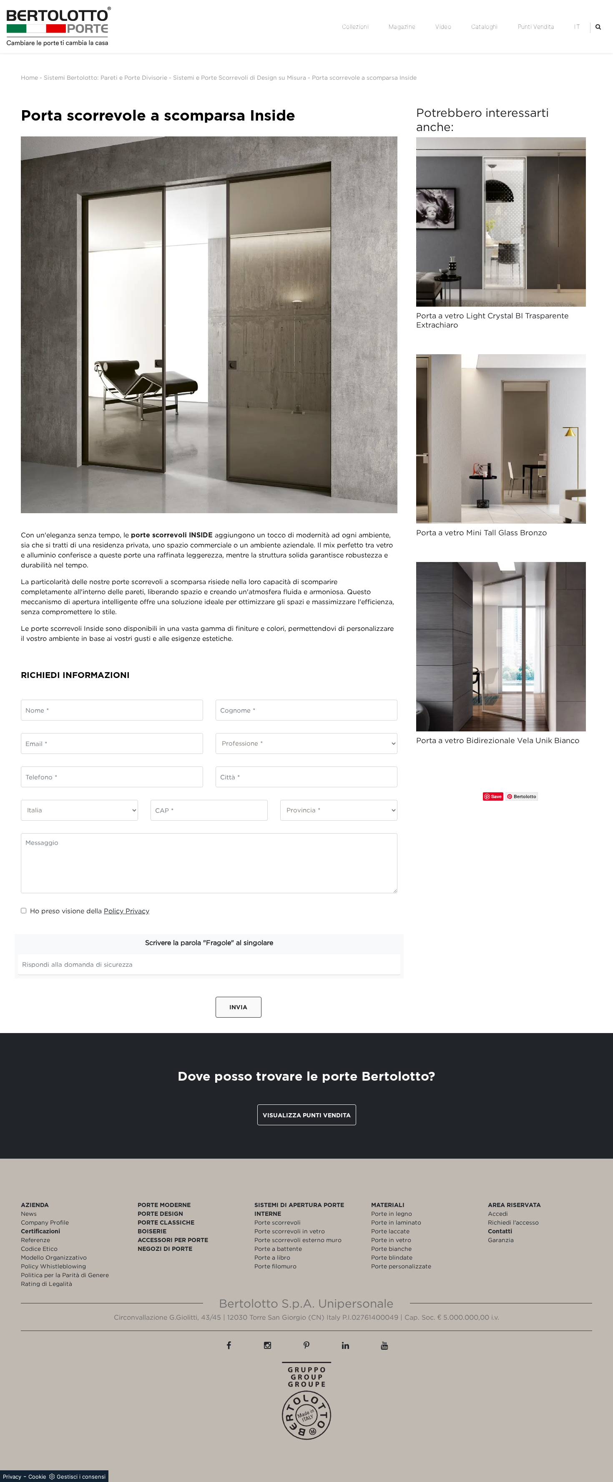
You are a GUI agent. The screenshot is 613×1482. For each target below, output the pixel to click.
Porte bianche (391, 1248)
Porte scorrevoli (277, 1222)
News (29, 1213)
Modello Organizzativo (54, 1257)
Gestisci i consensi (81, 1476)
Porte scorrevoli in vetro (289, 1231)
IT (577, 26)
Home (29, 77)
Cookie (37, 1476)
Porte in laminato (396, 1222)
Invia (238, 1007)
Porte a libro (272, 1257)
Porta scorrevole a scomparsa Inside (364, 77)
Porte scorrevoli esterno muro (298, 1240)
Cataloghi (484, 26)
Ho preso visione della (89, 911)
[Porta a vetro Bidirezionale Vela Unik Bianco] (501, 647)
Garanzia (501, 1240)
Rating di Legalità (46, 1283)
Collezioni (355, 26)
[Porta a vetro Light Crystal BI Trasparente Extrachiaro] (501, 222)
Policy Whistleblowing (53, 1266)
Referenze (35, 1240)
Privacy (12, 1476)
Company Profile (45, 1222)
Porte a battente (278, 1248)
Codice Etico (39, 1248)
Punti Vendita (536, 26)
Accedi (498, 1213)
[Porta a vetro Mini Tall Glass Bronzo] (501, 439)
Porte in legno (391, 1213)
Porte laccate (390, 1231)
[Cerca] (598, 26)
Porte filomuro (275, 1266)
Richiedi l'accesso (513, 1222)
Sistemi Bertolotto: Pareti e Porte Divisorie (105, 77)
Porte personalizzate (401, 1266)
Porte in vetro (391, 1240)
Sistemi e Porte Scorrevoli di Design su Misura (239, 77)
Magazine (402, 26)
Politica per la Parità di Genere (65, 1275)
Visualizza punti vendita (307, 1115)
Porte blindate (391, 1257)
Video (443, 26)
